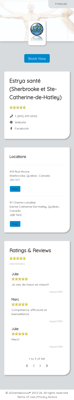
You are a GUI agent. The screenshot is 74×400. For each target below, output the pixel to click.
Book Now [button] (37, 58)
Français (61, 4)
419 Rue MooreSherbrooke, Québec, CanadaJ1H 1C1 (29, 176)
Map (15, 189)
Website (19, 122)
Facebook (21, 128)
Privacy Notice (47, 397)
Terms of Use (26, 397)
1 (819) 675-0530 (26, 116)
